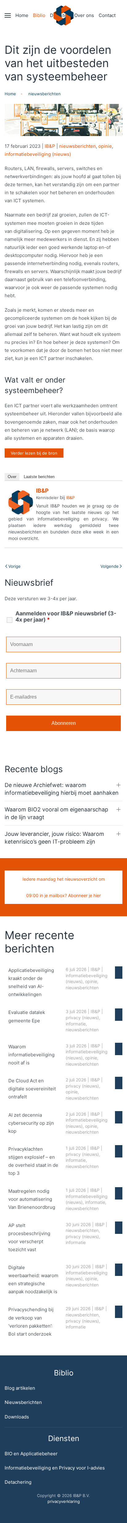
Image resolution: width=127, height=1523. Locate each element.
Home (21, 15)
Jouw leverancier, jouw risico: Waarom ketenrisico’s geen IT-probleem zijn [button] (54, 838)
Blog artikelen (20, 1388)
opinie (105, 146)
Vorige (14, 566)
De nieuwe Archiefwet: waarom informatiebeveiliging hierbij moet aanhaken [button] (62, 789)
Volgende (109, 566)
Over (12, 476)
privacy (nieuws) (82, 1017)
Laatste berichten (39, 476)
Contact (107, 15)
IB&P (50, 146)
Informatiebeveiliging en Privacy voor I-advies (55, 1468)
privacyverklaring (63, 1501)
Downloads (17, 1417)
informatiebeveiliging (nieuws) (38, 154)
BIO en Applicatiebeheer (31, 1454)
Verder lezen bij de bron (34, 453)
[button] (8, 15)
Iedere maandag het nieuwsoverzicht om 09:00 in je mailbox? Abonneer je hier (64, 887)
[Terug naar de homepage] (64, 15)
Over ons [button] (84, 15)
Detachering (18, 1482)
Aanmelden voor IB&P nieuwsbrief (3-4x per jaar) (65, 616)
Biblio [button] (39, 15)
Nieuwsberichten (23, 1402)
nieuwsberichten (77, 146)
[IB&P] (20, 502)
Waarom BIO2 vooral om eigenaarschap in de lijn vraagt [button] (56, 813)
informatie (76, 1023)
